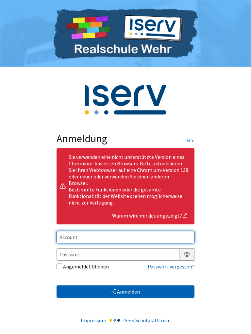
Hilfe (190, 141)
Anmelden (128, 291)
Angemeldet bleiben (86, 266)
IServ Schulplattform (147, 320)
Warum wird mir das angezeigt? (147, 215)
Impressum (93, 320)
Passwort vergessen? (171, 266)
